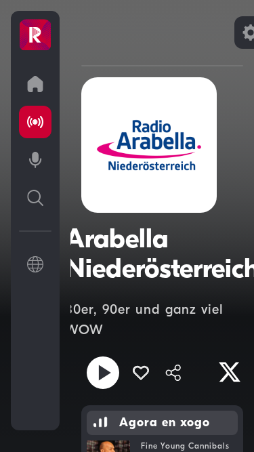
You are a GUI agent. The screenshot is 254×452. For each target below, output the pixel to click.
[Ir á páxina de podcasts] (35, 160)
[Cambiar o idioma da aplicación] (35, 264)
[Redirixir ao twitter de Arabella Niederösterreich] (229, 372)
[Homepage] (35, 35)
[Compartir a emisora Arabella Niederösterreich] (173, 372)
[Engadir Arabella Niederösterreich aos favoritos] (140, 372)
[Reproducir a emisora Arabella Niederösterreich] (103, 372)
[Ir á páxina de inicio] (35, 84)
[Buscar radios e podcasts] (35, 198)
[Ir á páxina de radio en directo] (35, 122)
